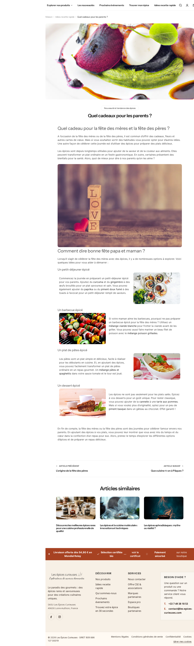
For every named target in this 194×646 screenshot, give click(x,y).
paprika (88, 289)
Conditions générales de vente (147, 636)
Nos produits (102, 579)
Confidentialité (173, 636)
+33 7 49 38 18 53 (176, 603)
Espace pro (134, 602)
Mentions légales (120, 636)
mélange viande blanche (123, 325)
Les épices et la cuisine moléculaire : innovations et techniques (118, 527)
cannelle (144, 401)
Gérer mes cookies (182, 641)
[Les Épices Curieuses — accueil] (67, 577)
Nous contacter (137, 579)
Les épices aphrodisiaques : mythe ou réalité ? (162, 527)
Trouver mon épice (139, 5)
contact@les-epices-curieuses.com (178, 610)
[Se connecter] (187, 5)
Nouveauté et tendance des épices (119, 108)
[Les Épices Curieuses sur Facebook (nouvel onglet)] (51, 616)
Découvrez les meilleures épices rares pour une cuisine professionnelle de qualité (75, 528)
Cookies (187, 636)
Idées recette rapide (165, 5)
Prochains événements (111, 5)
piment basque (117, 408)
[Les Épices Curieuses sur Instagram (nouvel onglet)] (59, 616)
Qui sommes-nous (106, 593)
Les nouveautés (86, 5)
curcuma (98, 281)
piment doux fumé (111, 289)
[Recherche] (180, 5)
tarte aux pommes (167, 401)
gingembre (116, 281)
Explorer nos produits (58, 5)
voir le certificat (135, 554)
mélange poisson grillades (142, 333)
